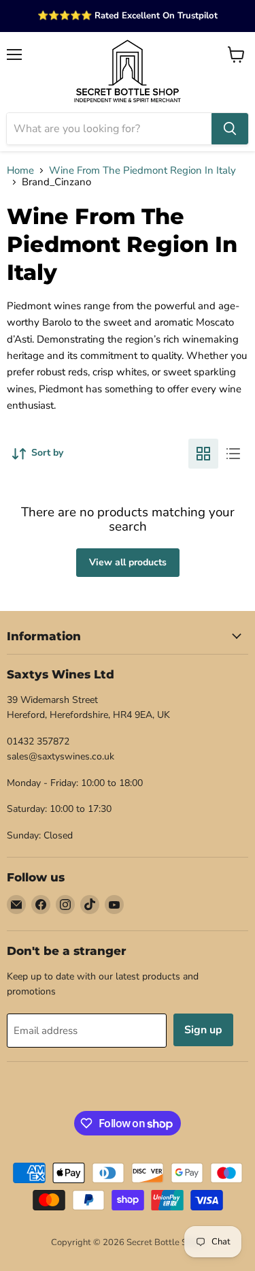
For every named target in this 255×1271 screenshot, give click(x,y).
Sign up (203, 1029)
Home (20, 170)
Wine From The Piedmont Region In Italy (142, 170)
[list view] (233, 454)
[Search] (229, 128)
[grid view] (203, 454)
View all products (128, 562)
